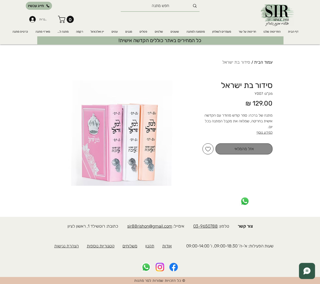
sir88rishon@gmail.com (149, 226)
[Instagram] (160, 267)
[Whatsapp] (244, 201)
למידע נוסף (264, 132)
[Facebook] (173, 267)
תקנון (149, 245)
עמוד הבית (263, 62)
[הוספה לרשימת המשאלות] (208, 148)
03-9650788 (205, 226)
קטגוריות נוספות (100, 245)
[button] (67, 19)
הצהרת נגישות (66, 245)
